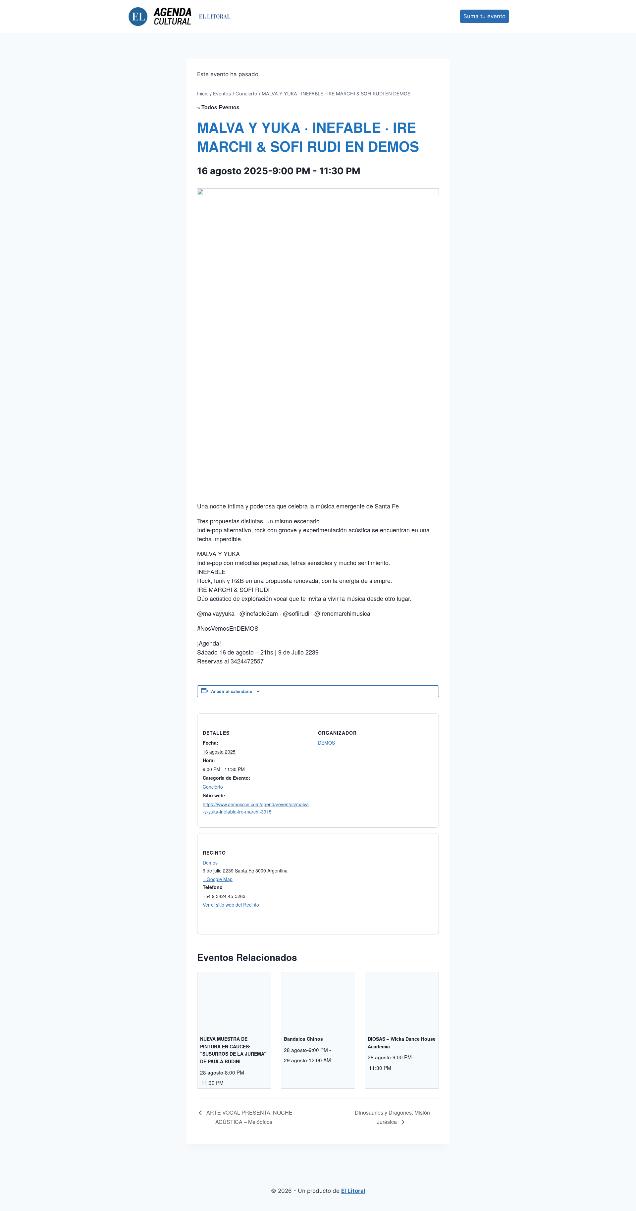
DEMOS (326, 742)
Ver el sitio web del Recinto (231, 904)
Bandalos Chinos (303, 1038)
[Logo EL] (214, 16)
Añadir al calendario (231, 691)
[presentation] (234, 999)
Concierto (213, 786)
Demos (210, 862)
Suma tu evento (484, 16)
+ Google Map (218, 879)
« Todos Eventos (218, 107)
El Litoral (353, 1190)
